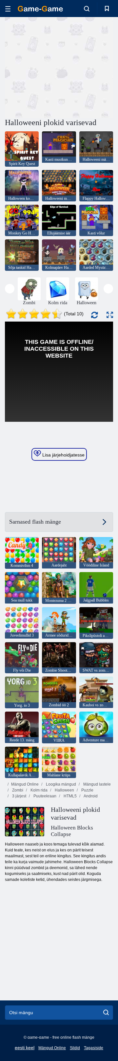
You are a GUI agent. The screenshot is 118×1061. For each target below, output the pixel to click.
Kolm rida (39, 790)
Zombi (17, 790)
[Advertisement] (88, 66)
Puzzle (86, 790)
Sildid (75, 1048)
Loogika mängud (60, 784)
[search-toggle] (87, 8)
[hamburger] (8, 8)
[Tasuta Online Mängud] (40, 8)
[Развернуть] (110, 315)
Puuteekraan (44, 796)
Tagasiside (93, 1048)
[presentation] (9, 288)
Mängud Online (25, 784)
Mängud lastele (96, 784)
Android (90, 796)
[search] (106, 1012)
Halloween (64, 790)
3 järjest (18, 796)
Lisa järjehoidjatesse (63, 454)
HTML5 (70, 796)
